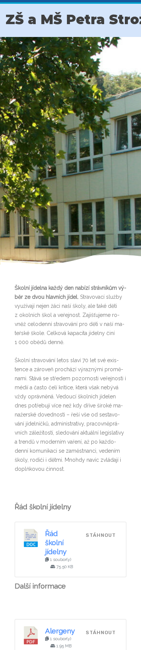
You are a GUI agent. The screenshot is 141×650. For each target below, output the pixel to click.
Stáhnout (101, 535)
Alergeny (60, 631)
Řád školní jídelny (56, 542)
